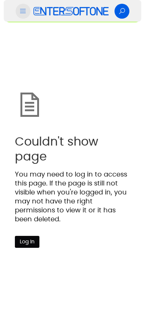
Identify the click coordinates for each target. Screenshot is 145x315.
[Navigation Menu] (23, 11)
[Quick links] (71, 11)
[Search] (122, 11)
